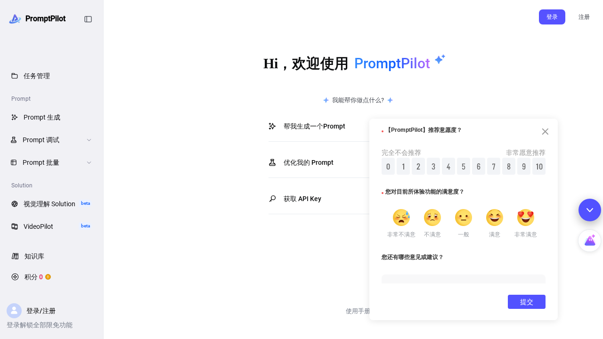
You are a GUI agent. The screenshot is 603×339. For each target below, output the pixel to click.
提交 (526, 302)
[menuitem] (52, 75)
